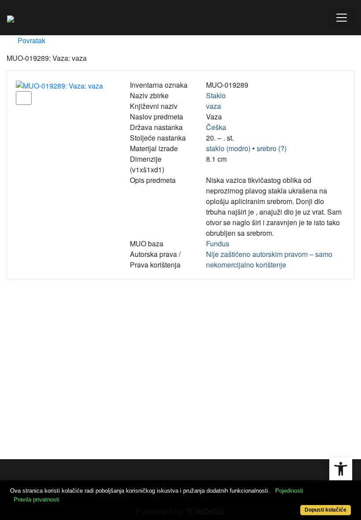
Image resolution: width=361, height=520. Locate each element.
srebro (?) (272, 148)
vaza (213, 106)
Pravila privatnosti (36, 499)
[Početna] (10, 17)
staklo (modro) (228, 148)
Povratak (30, 40)
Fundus (217, 243)
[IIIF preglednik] (24, 98)
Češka (216, 127)
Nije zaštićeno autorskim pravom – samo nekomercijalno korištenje (269, 259)
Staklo (216, 95)
